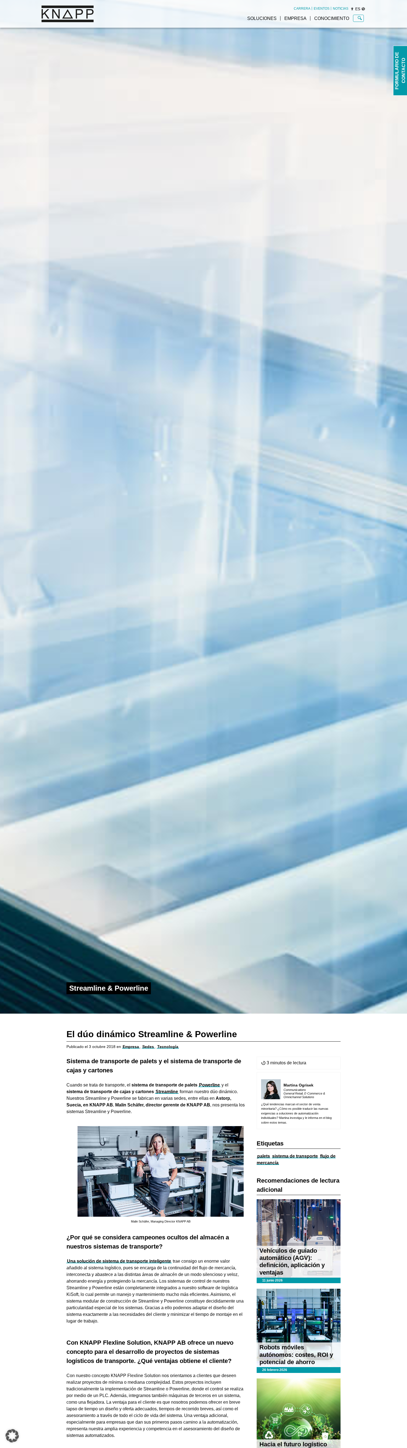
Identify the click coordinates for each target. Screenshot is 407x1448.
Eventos (321, 9)
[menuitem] (302, 9)
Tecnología (167, 1046)
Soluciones (262, 18)
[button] (12, 1436)
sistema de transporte (295, 1156)
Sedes (148, 1046)
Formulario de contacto (400, 70)
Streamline (167, 1091)
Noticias (340, 9)
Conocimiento (331, 18)
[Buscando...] (360, 18)
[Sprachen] (363, 9)
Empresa (295, 18)
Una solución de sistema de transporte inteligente (119, 1261)
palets (263, 1156)
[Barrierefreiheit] (352, 9)
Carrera (302, 9)
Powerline (209, 1085)
